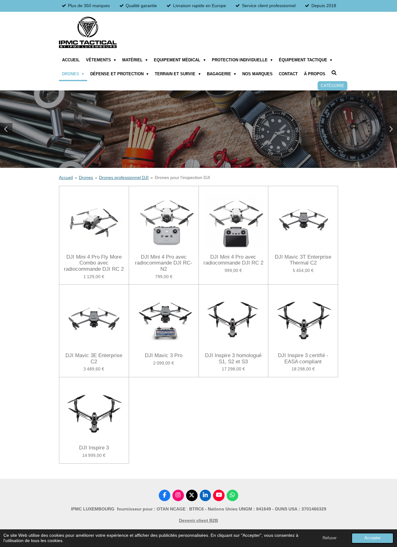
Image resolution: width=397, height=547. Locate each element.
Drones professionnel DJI (124, 177)
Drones (86, 177)
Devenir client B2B (198, 520)
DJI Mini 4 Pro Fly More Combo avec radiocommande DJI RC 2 (94, 263)
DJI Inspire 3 (94, 448)
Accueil (66, 177)
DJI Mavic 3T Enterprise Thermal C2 (303, 260)
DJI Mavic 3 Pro (163, 355)
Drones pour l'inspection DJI (182, 177)
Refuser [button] (330, 538)
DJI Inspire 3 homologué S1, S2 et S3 (233, 358)
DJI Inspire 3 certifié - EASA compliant (303, 358)
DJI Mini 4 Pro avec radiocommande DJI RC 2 (233, 260)
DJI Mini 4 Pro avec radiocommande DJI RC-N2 (163, 263)
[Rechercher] (334, 73)
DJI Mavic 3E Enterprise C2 (93, 358)
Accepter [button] (372, 538)
